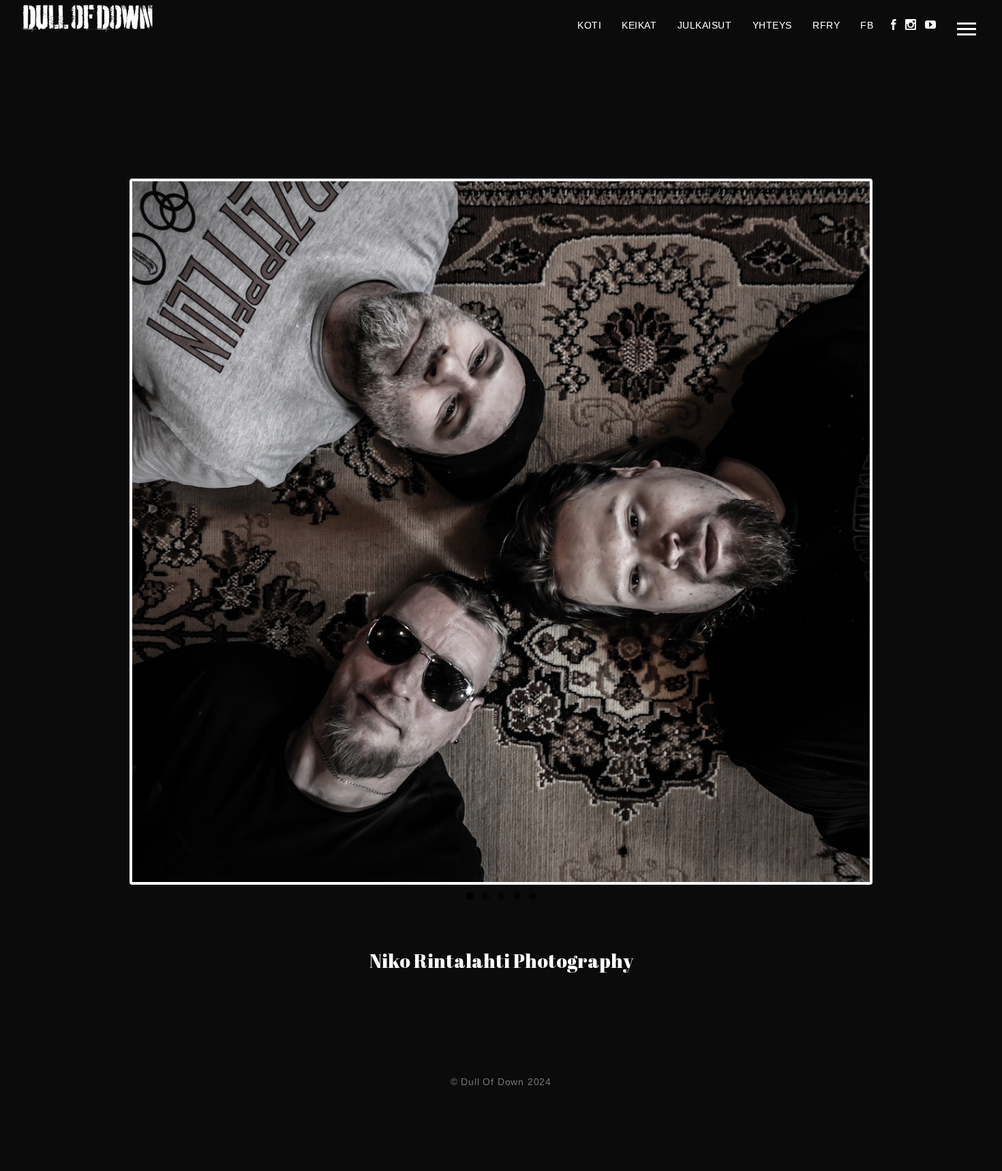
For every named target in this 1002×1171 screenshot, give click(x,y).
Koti (589, 25)
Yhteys (772, 25)
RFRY (826, 25)
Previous (111, 531)
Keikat (639, 25)
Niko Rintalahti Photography (501, 960)
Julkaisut (705, 25)
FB (866, 25)
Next (890, 531)
